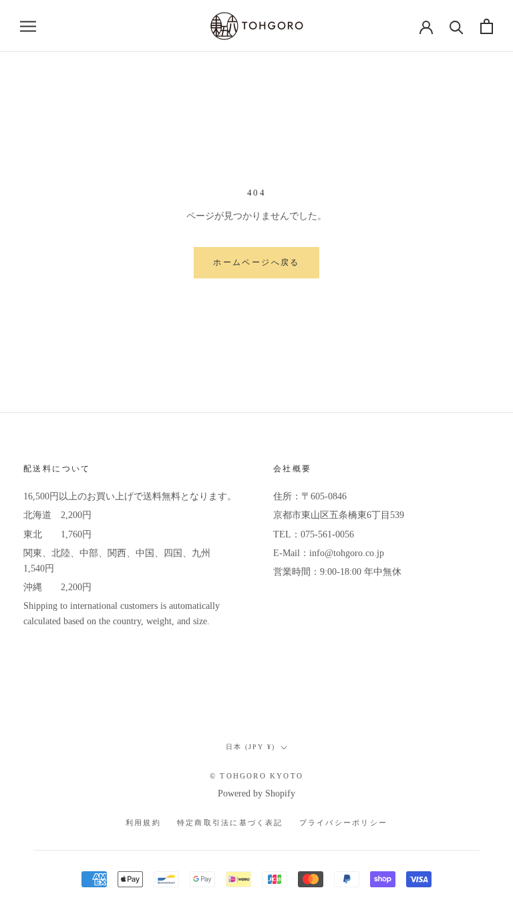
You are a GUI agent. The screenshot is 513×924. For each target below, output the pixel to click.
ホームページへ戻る (256, 262)
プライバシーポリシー (343, 823)
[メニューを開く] (28, 26)
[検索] (457, 26)
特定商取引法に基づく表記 (230, 823)
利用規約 (143, 823)
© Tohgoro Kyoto (256, 776)
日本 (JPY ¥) (250, 746)
